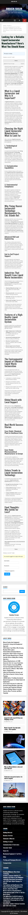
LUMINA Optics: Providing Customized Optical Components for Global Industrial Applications (14, 680)
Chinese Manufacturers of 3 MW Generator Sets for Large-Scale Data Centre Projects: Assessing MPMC (13, 663)
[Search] (19, 20)
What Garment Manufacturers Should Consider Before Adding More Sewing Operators (13, 657)
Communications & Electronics (11, 845)
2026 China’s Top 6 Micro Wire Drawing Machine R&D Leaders (13, 649)
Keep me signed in (9, 571)
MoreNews (24, 911)
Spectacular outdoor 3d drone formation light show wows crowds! (14, 905)
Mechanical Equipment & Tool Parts (12, 854)
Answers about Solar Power (10, 889)
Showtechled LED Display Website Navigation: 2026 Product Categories (13, 652)
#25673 (22, 63)
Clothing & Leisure (8, 842)
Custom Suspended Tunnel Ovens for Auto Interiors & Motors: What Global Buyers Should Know (13, 668)
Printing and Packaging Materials (12, 860)
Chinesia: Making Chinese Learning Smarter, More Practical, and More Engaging (12, 691)
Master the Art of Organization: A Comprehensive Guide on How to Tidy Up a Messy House (14, 892)
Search (5, 587)
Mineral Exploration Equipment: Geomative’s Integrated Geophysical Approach (12, 644)
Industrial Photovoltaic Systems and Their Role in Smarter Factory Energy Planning (13, 674)
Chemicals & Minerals (8, 839)
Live (24, 20)
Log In (7, 574)
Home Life (5, 851)
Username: (7, 560)
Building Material (7, 832)
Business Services (8, 836)
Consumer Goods (7, 848)
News (6, 713)
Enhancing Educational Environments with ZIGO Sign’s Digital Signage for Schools (12, 881)
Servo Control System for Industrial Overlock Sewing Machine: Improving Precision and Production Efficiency (12, 685)
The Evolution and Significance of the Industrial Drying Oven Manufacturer (13, 886)
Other (4, 857)
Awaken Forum (14, 8)
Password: (6, 565)
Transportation (7, 863)
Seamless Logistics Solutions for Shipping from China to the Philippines (13, 876)
